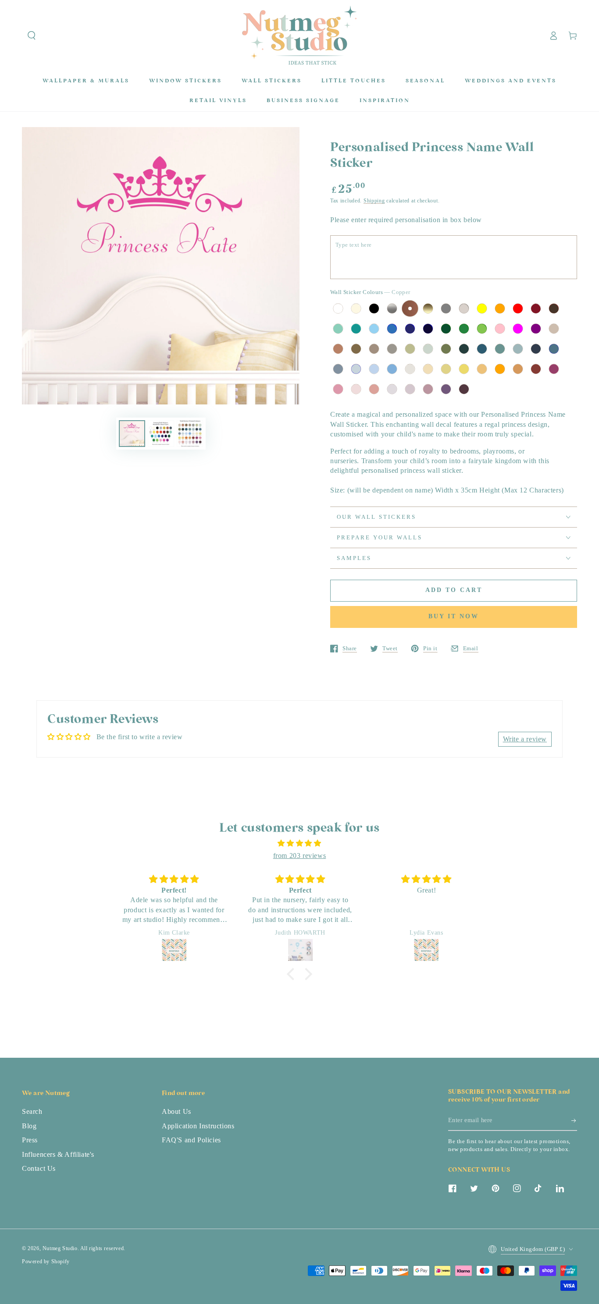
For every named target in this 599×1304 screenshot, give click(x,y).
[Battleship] (392, 349)
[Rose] (356, 389)
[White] (338, 308)
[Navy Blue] (410, 329)
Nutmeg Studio (60, 1248)
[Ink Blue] (554, 349)
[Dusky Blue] (356, 369)
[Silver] (392, 308)
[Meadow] (446, 349)
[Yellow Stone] (446, 369)
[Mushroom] (554, 329)
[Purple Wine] (446, 389)
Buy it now (453, 616)
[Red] (518, 308)
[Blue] (392, 329)
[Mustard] (482, 369)
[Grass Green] (464, 329)
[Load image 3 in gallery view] (190, 433)
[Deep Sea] (536, 349)
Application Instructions (198, 1126)
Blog (29, 1126)
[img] (299, 843)
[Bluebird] (392, 369)
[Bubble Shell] (374, 389)
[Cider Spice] (338, 349)
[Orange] (500, 308)
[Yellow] (482, 308)
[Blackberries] (464, 389)
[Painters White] (410, 369)
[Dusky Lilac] (410, 389)
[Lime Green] (482, 329)
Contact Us (39, 1168)
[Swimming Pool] (374, 329)
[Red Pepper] (536, 369)
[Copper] (410, 308)
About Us (176, 1111)
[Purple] (536, 329)
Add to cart (453, 590)
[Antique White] (356, 308)
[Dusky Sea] (518, 349)
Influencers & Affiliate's (58, 1154)
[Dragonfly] (500, 349)
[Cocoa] (374, 349)
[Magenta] (518, 329)
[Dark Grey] (446, 308)
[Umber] (518, 369)
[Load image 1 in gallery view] (132, 433)
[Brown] (554, 308)
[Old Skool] (464, 349)
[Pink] (500, 329)
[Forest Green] (446, 329)
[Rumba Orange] (500, 369)
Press (30, 1140)
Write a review (525, 739)
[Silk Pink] (338, 389)
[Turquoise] (356, 329)
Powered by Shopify (46, 1261)
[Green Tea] (428, 349)
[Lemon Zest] (464, 369)
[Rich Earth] (356, 349)
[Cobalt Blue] (428, 329)
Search (32, 1111)
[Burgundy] (536, 308)
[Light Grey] (464, 308)
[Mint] (338, 329)
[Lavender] (392, 389)
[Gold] (428, 308)
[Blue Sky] (374, 369)
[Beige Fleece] (428, 369)
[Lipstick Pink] (554, 369)
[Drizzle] (338, 369)
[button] (31, 35)
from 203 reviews (299, 855)
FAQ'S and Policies (191, 1140)
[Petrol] (482, 349)
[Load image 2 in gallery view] (161, 433)
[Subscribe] (574, 1120)
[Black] (374, 308)
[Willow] (410, 349)
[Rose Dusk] (428, 389)
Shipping (374, 201)
